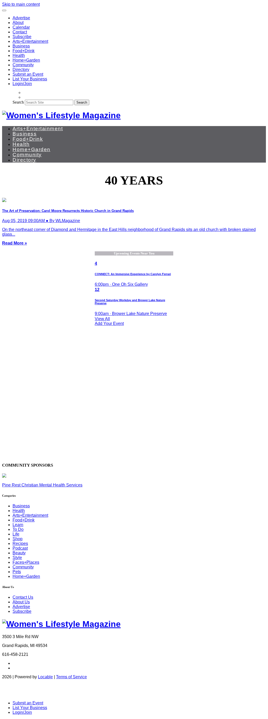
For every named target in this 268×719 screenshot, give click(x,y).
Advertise (21, 18)
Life (16, 534)
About (18, 22)
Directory (21, 69)
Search (18, 102)
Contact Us (23, 597)
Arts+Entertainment (30, 41)
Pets (17, 571)
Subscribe (22, 36)
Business (21, 46)
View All (102, 319)
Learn (18, 524)
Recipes (20, 543)
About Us (21, 602)
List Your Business (30, 79)
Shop (18, 539)
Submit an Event (28, 74)
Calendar (21, 27)
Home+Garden (26, 60)
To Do (18, 529)
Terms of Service (71, 677)
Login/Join (22, 83)
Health (19, 55)
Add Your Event (109, 323)
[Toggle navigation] (4, 10)
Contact (20, 32)
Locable (45, 677)
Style (17, 557)
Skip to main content (21, 4)
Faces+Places (26, 562)
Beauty (19, 553)
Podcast (20, 548)
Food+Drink (24, 51)
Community (23, 65)
